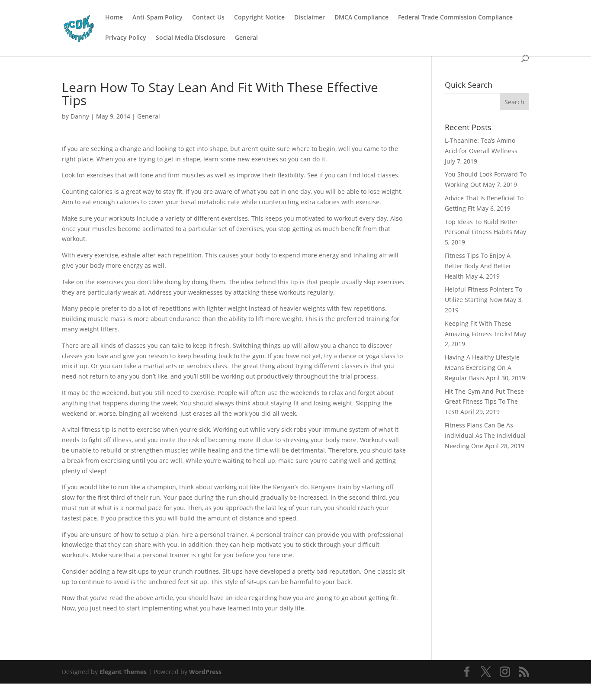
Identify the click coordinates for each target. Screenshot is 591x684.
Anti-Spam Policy (157, 17)
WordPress (205, 672)
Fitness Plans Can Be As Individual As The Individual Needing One (485, 435)
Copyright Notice (259, 17)
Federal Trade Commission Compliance (455, 17)
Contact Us (208, 17)
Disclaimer (309, 17)
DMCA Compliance (361, 17)
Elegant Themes (123, 672)
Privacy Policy (125, 38)
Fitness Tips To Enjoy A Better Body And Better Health (478, 265)
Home (114, 17)
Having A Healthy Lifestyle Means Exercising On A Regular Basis (482, 367)
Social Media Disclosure (190, 38)
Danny (80, 116)
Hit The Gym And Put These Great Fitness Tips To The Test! (484, 401)
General (246, 38)
